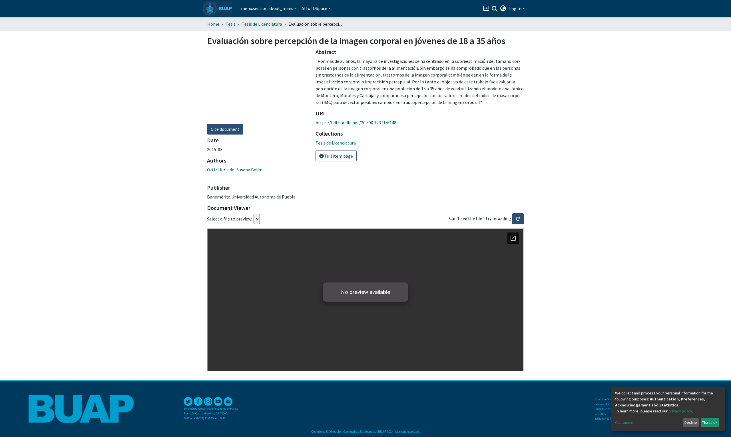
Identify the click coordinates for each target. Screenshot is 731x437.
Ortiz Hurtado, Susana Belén (234, 170)
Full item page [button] (338, 156)
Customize (624, 422)
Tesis (231, 24)
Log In (515, 8)
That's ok (710, 422)
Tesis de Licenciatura (262, 24)
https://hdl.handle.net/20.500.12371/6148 (356, 122)
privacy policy (680, 411)
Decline (690, 422)
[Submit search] (495, 9)
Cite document (225, 129)
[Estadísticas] (487, 8)
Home (213, 24)
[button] (503, 8)
